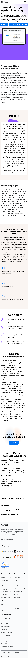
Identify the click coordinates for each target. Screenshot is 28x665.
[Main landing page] (5, 2)
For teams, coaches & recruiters (18, 24)
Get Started (13, 443)
